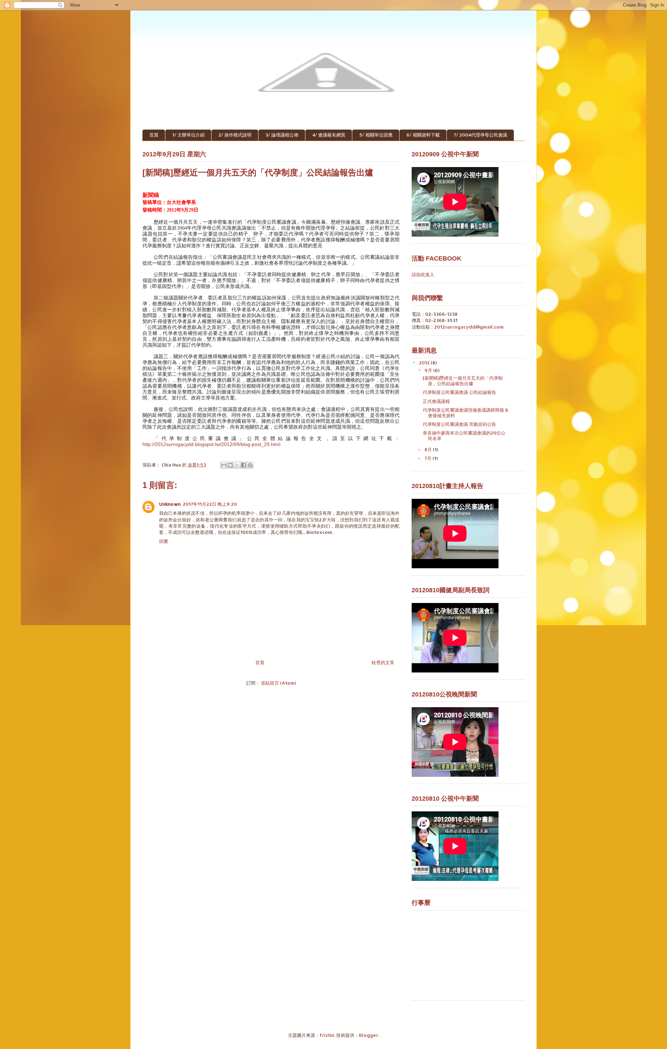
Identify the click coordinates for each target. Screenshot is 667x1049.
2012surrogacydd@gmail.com (469, 327)
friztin (327, 1035)
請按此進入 (423, 274)
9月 (429, 370)
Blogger (368, 1035)
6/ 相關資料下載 (423, 135)
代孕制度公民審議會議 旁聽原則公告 (459, 424)
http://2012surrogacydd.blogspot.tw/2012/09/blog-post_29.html (211, 444)
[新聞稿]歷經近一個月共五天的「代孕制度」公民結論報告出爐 (463, 380)
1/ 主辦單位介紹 (188, 135)
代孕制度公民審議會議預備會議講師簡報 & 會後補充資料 (465, 412)
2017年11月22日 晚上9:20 (210, 504)
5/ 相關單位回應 (376, 135)
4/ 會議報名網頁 (328, 135)
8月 (429, 449)
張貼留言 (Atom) (278, 683)
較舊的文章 (383, 662)
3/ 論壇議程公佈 (281, 135)
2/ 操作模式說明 (235, 135)
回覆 (163, 541)
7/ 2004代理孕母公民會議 (480, 135)
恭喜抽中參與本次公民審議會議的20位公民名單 (464, 435)
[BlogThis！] (230, 465)
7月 (429, 458)
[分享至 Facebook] (243, 465)
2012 (425, 362)
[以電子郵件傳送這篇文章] (223, 465)
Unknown (170, 504)
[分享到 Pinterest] (250, 465)
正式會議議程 (436, 401)
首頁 (153, 135)
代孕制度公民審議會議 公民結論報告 (459, 392)
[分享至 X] (236, 465)
